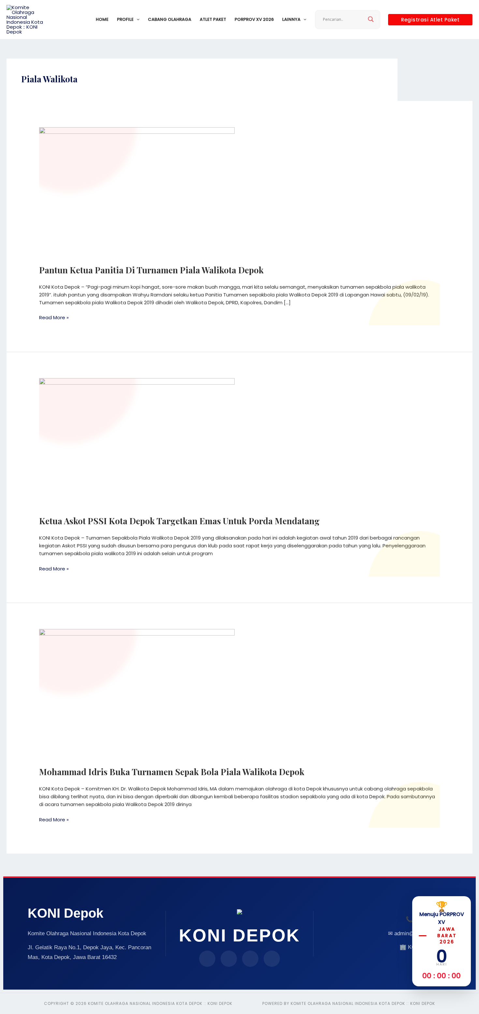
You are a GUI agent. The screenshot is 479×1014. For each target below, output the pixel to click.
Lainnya (291, 19)
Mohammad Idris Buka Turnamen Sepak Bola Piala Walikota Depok (171, 771)
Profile (125, 19)
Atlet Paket (213, 19)
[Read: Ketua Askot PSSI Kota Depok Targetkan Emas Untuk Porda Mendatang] (137, 442)
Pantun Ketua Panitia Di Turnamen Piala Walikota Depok (151, 270)
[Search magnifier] (370, 19)
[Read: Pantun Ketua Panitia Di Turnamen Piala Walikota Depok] (137, 191)
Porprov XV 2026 (254, 19)
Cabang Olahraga (169, 19)
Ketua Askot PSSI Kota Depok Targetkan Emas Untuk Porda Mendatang (179, 521)
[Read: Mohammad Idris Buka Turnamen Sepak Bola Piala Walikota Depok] (137, 693)
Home (102, 19)
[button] (136, 19)
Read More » (54, 317)
